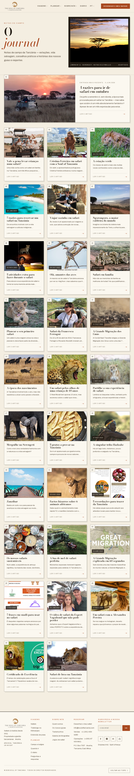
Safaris (33, 724)
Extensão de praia (38, 735)
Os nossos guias (59, 728)
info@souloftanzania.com (84, 728)
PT (92, 6)
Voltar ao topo (119, 770)
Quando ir (35, 748)
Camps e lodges (37, 744)
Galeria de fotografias (60, 736)
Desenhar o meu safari (83, 724)
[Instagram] (106, 738)
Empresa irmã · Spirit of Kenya (109, 745)
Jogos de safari (58, 740)
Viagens (42, 6)
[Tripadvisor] (113, 738)
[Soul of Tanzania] (14, 6)
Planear (56, 6)
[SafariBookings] (119, 738)
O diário (34, 752)
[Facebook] (100, 738)
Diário (83, 6)
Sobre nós (70, 6)
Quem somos (57, 724)
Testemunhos (57, 732)
